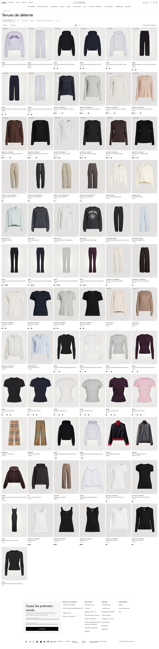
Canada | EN (54, 642)
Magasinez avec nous (90, 612)
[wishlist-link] (151, 2)
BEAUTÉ (62, 6)
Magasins (87, 631)
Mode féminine (6, 11)
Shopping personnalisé (108, 612)
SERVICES (128, 6)
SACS (85, 6)
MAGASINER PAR (43, 6)
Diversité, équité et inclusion (92, 615)
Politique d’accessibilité (75, 642)
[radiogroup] (79, 25)
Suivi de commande (124, 608)
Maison (24, 2)
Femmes (4, 2)
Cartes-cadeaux (106, 615)
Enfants (30, 2)
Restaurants (105, 629)
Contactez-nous (67, 613)
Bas (18, 20)
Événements (105, 625)
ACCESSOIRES (108, 6)
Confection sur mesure (108, 618)
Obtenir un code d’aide (69, 616)
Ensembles (24, 20)
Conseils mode (106, 608)
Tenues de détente (7, 20)
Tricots (57, 20)
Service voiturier (106, 622)
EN (143, 2)
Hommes (11, 2)
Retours (121, 605)
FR (145, 2)
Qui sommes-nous (89, 605)
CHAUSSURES (77, 6)
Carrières (87, 608)
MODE (69, 6)
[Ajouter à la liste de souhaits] (25, 59)
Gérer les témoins (84, 642)
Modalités (67, 641)
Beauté (18, 2)
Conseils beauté (106, 605)
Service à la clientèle (90, 618)
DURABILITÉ (119, 6)
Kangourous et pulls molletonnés (45, 20)
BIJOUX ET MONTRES (95, 6)
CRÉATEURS (54, 6)
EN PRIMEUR (31, 6)
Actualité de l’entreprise (91, 627)
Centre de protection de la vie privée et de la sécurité (93, 623)
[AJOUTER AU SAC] (23, 59)
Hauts (32, 20)
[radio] (76, 25)
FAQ (120, 612)
